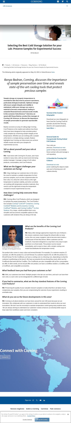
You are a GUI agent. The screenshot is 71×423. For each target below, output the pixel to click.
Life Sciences (7, 6)
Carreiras (44, 409)
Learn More (50, 128)
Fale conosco (55, 409)
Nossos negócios (17, 409)
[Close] (68, 414)
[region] (35, 417)
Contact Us (5, 357)
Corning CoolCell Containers (22, 203)
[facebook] (33, 400)
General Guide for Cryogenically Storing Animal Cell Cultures (57, 139)
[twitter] (36, 400)
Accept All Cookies (42, 419)
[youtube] (40, 400)
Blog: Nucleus (33, 65)
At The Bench (42, 65)
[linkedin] (44, 400)
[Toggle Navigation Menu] (4, 1)
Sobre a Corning (32, 409)
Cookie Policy (31, 416)
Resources (24, 65)
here (53, 72)
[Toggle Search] (67, 1)
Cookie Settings (27, 419)
